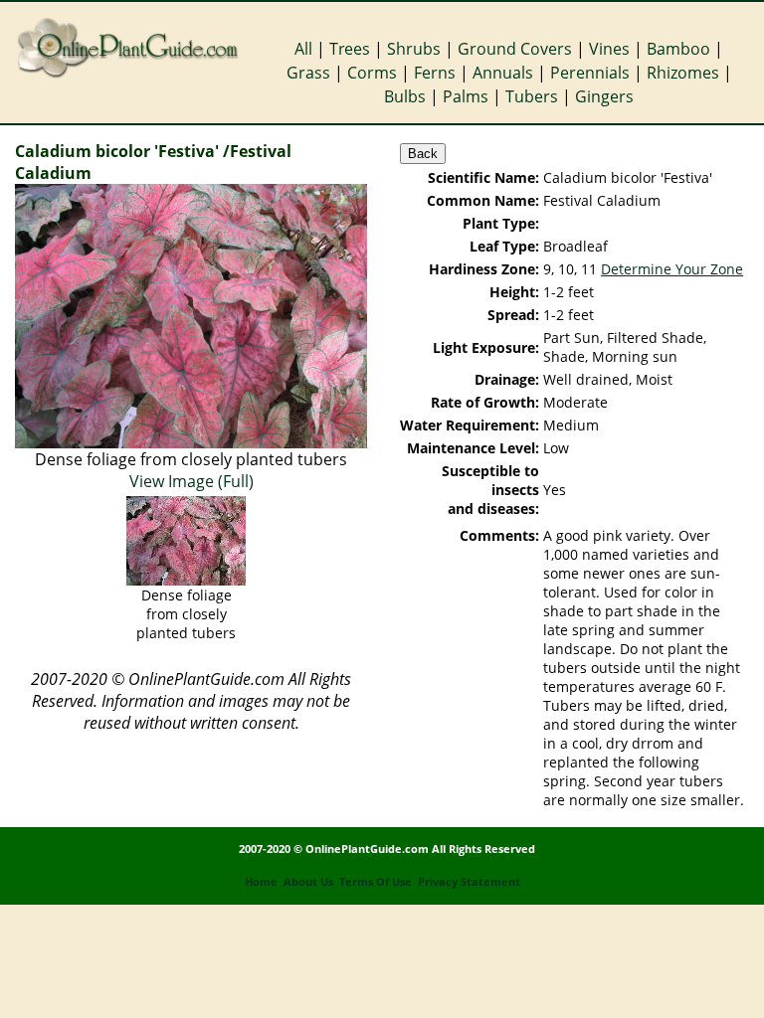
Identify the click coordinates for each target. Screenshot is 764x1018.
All (303, 49)
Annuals (503, 73)
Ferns (435, 73)
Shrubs (414, 49)
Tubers (531, 96)
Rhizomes (683, 73)
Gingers (604, 96)
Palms (465, 96)
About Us (308, 882)
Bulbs (405, 96)
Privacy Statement (469, 882)
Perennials (590, 73)
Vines (609, 49)
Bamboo (678, 49)
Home (261, 882)
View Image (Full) (191, 481)
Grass (308, 73)
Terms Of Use (375, 882)
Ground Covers (515, 49)
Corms (372, 73)
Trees (349, 49)
